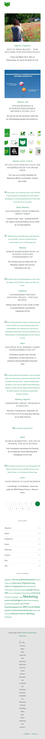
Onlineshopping (33, 600)
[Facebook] (7, 734)
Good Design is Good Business (22, 481)
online (25, 600)
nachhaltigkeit (16, 600)
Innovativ (11, 593)
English (26, 734)
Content (14, 583)
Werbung (30, 613)
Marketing (25, 207)
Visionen (7, 614)
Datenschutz (32, 633)
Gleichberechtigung (20, 590)
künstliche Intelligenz (12, 597)
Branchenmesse (28, 579)
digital (19, 583)
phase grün (20, 604)
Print (6, 560)
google (30, 589)
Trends (34, 610)
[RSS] (20, 734)
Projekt (27, 604)
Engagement (26, 46)
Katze (24, 593)
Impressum (22, 636)
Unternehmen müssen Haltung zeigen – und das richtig (22, 297)
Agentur (8, 580)
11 (28, 508)
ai (11, 580)
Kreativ (23, 161)
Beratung (16, 579)
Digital (18, 207)
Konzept (37, 593)
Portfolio (30, 161)
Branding (37, 579)
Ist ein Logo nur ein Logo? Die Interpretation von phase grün (22, 167)
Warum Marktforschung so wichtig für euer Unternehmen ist (22, 254)
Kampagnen (18, 593)
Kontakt (24, 633)
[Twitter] (10, 734)
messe (7, 600)
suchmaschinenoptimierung (21, 610)
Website (22, 614)
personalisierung (10, 604)
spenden (8, 610)
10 (22, 508)
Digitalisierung (28, 583)
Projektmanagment (12, 607)
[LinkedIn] (17, 734)
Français (34, 734)
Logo (21, 597)
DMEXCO (8, 586)
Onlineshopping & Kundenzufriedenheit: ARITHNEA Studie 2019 (22, 108)
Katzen (29, 593)
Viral (38, 610)
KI (32, 593)
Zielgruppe (8, 617)
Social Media (34, 607)
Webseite (15, 613)
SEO (25, 606)
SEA (20, 607)
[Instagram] (14, 734)
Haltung (36, 590)
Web (26, 102)
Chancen (7, 583)
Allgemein (17, 46)
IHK (6, 593)
